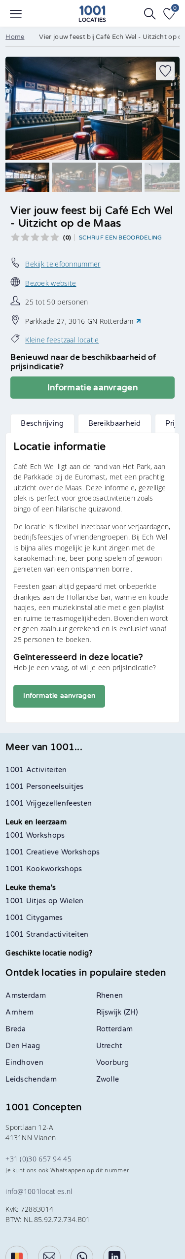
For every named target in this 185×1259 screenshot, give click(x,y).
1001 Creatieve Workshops (52, 852)
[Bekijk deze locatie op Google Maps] (139, 321)
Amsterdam (25, 995)
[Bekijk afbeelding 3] (120, 177)
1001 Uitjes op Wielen (44, 901)
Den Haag (22, 1046)
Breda (15, 1029)
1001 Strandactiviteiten (46, 934)
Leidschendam (31, 1079)
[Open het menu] (16, 14)
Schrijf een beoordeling (120, 237)
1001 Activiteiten (36, 770)
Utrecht (109, 1046)
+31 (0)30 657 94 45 (38, 1158)
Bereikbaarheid (114, 423)
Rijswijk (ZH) (117, 1012)
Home (14, 37)
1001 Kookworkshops (43, 869)
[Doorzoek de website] (150, 14)
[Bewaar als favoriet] (165, 71)
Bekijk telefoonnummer (62, 264)
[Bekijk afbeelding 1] (27, 177)
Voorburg (112, 1062)
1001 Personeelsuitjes (44, 787)
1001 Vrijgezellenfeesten (48, 803)
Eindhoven (24, 1062)
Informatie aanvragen (92, 387)
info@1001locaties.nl (38, 1191)
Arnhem (19, 1012)
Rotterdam (114, 1029)
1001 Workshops (35, 835)
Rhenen (109, 995)
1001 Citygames (34, 918)
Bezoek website (50, 283)
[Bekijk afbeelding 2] (74, 177)
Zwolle (107, 1079)
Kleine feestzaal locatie (62, 339)
